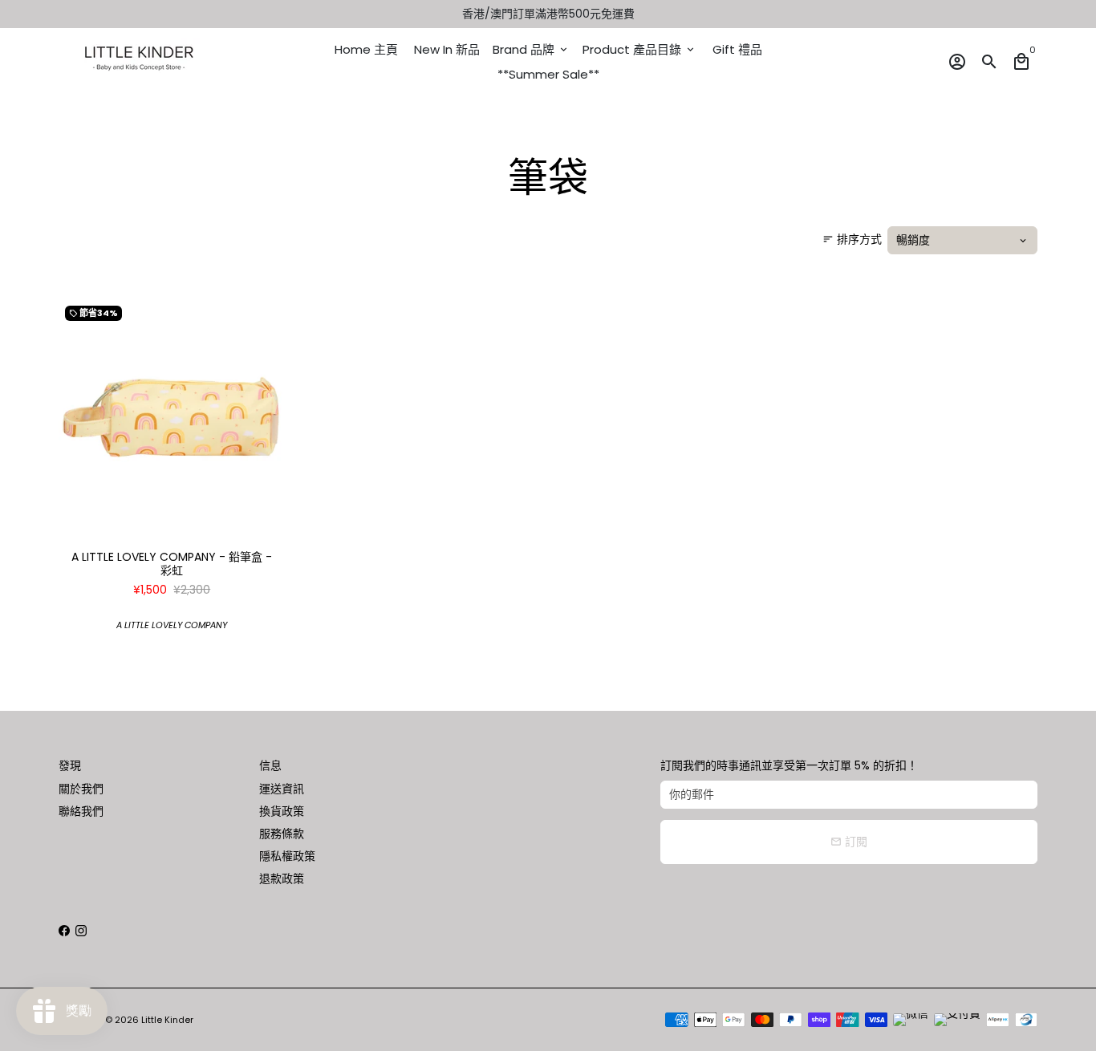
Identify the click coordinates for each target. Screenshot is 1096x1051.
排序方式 (852, 239)
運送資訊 (281, 789)
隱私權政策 (287, 856)
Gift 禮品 (737, 49)
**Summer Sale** (548, 74)
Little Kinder (167, 1019)
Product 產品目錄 (639, 49)
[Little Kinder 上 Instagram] (81, 931)
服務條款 (281, 834)
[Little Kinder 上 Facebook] (64, 931)
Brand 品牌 (531, 49)
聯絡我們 (81, 811)
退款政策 (281, 878)
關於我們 (81, 789)
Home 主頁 (366, 49)
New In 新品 (447, 49)
